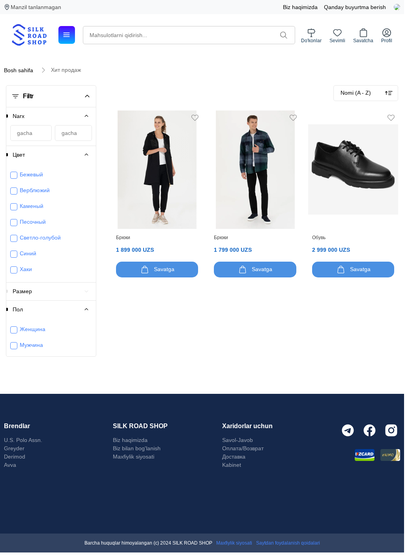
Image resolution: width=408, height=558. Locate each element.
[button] (63, 116)
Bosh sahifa (18, 70)
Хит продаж (66, 70)
